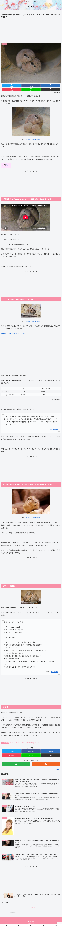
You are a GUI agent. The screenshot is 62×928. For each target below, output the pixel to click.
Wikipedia (54, 672)
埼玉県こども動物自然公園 (33, 139)
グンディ (13, 742)
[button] (57, 446)
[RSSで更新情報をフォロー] (46, 764)
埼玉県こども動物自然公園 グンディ (14, 333)
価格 (18, 742)
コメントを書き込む (31, 907)
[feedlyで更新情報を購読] (16, 764)
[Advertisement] (31, 30)
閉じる (8, 165)
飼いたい (37, 742)
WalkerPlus (54, 429)
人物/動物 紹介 (6, 742)
